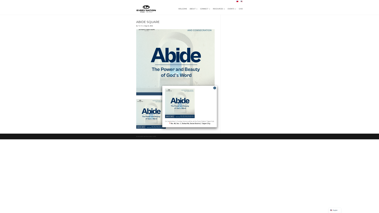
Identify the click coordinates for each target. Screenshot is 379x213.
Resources (218, 9)
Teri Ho (140, 26)
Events (231, 9)
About (193, 9)
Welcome (182, 9)
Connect (204, 9)
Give (241, 9)
